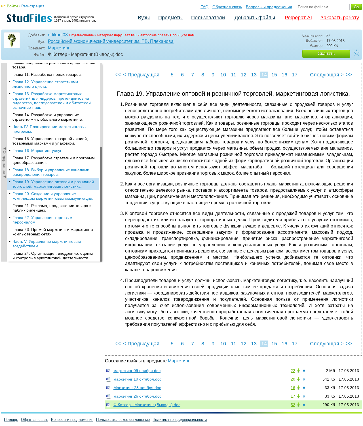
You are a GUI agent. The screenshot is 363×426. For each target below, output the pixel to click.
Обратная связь (227, 7)
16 (284, 75)
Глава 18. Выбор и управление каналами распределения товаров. (50, 172)
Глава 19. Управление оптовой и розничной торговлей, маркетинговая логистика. (53, 184)
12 (243, 75)
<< (118, 75)
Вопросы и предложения (269, 7)
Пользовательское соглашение (123, 419)
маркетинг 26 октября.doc (137, 396)
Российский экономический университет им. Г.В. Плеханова (111, 41)
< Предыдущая (141, 75)
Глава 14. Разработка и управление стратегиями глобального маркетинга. (47, 117)
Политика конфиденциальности (180, 419)
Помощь (11, 419)
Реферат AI (298, 17)
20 (293, 379)
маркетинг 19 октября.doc (137, 379)
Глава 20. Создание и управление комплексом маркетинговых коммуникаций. (52, 196)
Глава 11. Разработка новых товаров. (47, 74)
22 (293, 370)
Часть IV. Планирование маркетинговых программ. (49, 128)
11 (233, 75)
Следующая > (327, 75)
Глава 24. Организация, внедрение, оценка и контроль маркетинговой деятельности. (52, 255)
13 (254, 75)
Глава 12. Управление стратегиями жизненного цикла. (45, 84)
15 (274, 75)
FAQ (204, 7)
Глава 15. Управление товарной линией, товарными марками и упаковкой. (50, 140)
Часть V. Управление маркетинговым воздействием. (46, 243)
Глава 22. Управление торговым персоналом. (42, 219)
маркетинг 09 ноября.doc (137, 370)
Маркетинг (59, 47)
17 (294, 75)
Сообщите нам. (182, 35)
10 (223, 75)
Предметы (170, 17)
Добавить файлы (255, 17)
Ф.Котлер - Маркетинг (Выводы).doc (146, 404)
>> (349, 75)
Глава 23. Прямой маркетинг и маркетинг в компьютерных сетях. (52, 231)
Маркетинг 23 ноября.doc (137, 387)
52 (293, 404)
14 (264, 75)
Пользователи (208, 17)
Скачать (326, 53)
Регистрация (33, 6)
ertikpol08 (58, 34)
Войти (12, 6)
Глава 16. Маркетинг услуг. (37, 150)
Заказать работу (339, 17)
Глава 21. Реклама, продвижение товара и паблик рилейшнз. (52, 207)
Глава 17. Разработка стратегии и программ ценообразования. (53, 160)
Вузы (144, 17)
